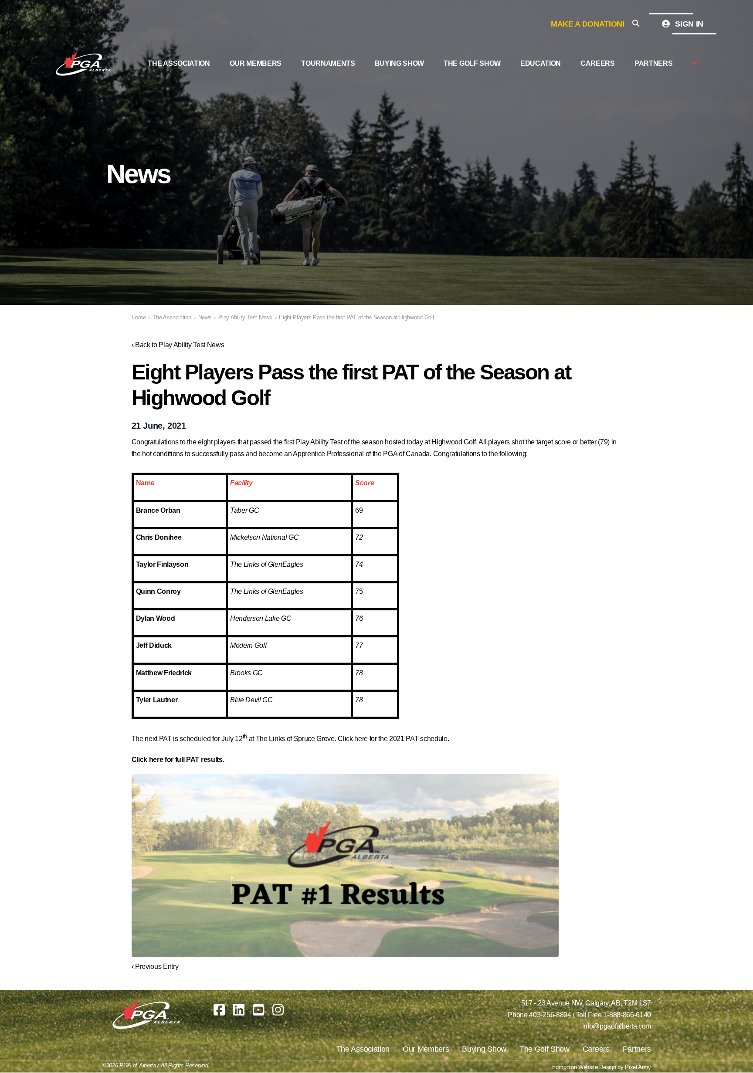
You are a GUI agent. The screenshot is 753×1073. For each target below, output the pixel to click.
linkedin (238, 1009)
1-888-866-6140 (627, 1015)
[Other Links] (695, 63)
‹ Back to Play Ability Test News (178, 345)
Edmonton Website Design (584, 1067)
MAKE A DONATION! (588, 24)
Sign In (688, 24)
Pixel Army (638, 1067)
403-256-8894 (550, 1015)
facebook (219, 1009)
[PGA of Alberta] (84, 63)
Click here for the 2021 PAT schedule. (393, 738)
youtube (258, 1009)
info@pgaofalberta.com (616, 1026)
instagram (278, 1009)
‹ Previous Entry (155, 966)
